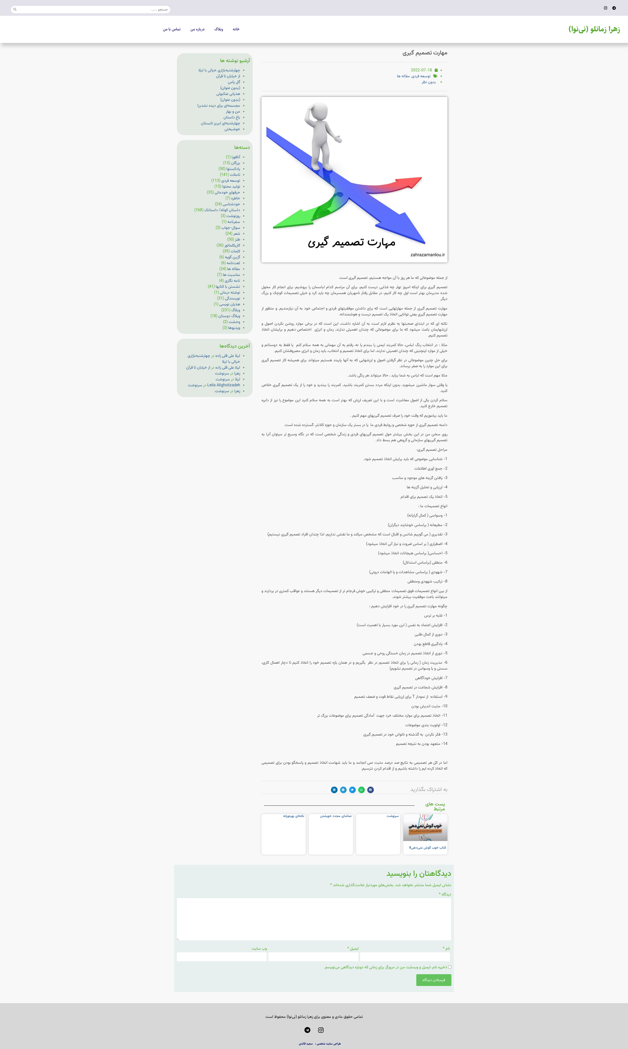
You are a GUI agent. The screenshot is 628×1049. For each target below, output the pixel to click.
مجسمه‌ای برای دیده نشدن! (218, 106)
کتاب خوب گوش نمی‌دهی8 (427, 848)
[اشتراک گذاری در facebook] (370, 790)
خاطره (235, 198)
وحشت (234, 322)
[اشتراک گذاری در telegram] (343, 790)
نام (446, 949)
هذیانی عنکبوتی (228, 94)
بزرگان (235, 163)
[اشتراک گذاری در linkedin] (334, 790)
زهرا (237, 374)
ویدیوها (234, 328)
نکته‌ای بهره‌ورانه (293, 816)
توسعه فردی (421, 76)
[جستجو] (14, 9)
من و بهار (233, 112)
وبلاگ (218, 29)
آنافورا (236, 157)
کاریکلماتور (232, 246)
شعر (236, 234)
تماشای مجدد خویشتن (336, 816)
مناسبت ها (231, 275)
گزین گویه (232, 257)
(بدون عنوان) (230, 88)
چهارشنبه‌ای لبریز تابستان (220, 123)
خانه (236, 29)
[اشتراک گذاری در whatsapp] (361, 790)
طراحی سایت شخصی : (328, 1043)
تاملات (235, 175)
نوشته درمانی (230, 293)
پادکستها (233, 169)
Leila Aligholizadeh (223, 385)
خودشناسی (231, 204)
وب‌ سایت (259, 949)
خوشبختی (232, 129)
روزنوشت (233, 216)
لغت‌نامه (233, 263)
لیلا (237, 379)
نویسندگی (232, 299)
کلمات (235, 251)
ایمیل (353, 949)
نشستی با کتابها (228, 287)
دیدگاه (445, 895)
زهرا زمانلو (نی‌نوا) (594, 29)
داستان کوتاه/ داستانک (222, 210)
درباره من (197, 29)
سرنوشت (393, 816)
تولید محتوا (231, 187)
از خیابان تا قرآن (228, 76)
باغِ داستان (231, 118)
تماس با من (172, 29)
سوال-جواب (230, 228)
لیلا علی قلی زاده (227, 356)
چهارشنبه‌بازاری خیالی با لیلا (219, 70)
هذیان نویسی (229, 304)
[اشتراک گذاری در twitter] (352, 790)
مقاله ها (403, 76)
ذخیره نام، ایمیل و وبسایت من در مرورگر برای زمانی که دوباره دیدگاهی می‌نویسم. (385, 968)
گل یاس (234, 82)
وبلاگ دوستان (229, 316)
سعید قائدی (306, 1043)
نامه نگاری (232, 281)
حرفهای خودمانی (227, 193)
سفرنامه (233, 222)
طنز (237, 240)
